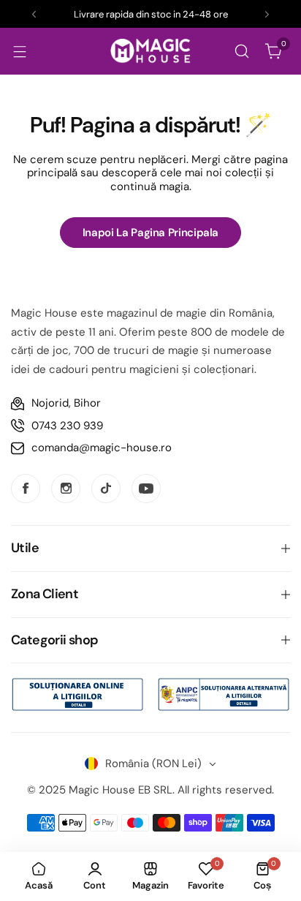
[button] (34, 14)
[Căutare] (242, 51)
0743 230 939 (67, 425)
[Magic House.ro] (150, 51)
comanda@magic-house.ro (101, 447)
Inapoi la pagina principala (150, 232)
